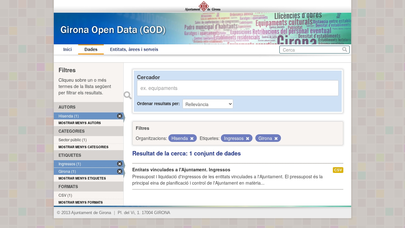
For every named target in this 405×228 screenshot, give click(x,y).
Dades (90, 49)
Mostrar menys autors (80, 123)
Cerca (344, 49)
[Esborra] (191, 138)
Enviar (127, 95)
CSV (338, 170)
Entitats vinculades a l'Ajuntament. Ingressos (181, 169)
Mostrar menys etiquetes (82, 178)
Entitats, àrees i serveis (134, 49)
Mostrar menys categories (84, 147)
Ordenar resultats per (157, 103)
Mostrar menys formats (81, 202)
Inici (67, 49)
